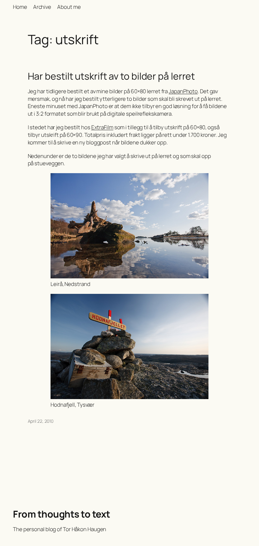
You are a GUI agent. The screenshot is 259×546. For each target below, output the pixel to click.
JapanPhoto (183, 91)
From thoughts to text (61, 513)
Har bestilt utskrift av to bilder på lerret (111, 76)
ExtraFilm (102, 127)
